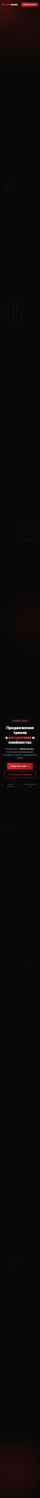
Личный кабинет (30, 4)
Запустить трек (18, 766)
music (11, 4)
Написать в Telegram (21, 774)
